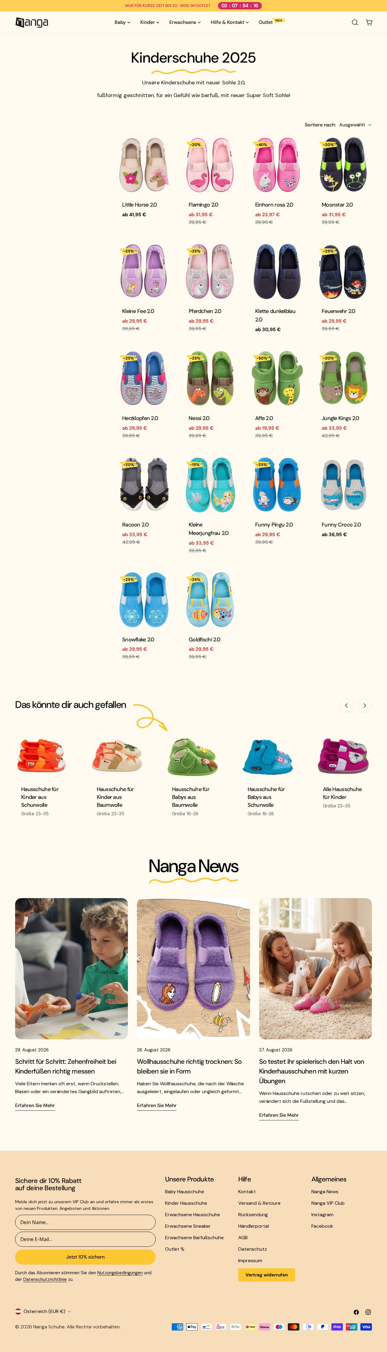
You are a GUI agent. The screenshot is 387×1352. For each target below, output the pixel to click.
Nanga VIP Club (328, 1203)
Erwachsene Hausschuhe (192, 1214)
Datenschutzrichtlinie (45, 1279)
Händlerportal (253, 1226)
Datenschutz (252, 1249)
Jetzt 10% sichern (85, 1257)
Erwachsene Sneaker (188, 1226)
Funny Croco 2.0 (341, 524)
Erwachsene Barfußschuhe (194, 1237)
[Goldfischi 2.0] (210, 599)
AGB (243, 1237)
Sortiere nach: (320, 125)
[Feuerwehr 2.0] (343, 271)
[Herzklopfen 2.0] (143, 378)
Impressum (250, 1260)
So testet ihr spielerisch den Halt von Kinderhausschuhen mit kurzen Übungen (311, 1071)
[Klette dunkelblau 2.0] (276, 271)
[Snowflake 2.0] (143, 599)
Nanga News (324, 1191)
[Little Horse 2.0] (143, 165)
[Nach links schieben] (346, 705)
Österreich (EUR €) (44, 1311)
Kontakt (247, 1191)
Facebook (322, 1226)
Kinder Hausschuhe (186, 1203)
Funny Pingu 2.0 (274, 524)
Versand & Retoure (259, 1203)
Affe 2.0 (264, 418)
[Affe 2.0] (276, 378)
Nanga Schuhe (49, 1327)
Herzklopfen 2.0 (140, 418)
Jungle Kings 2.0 (340, 418)
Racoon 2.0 (135, 524)
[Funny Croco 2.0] (343, 484)
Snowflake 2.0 (138, 639)
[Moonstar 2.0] (343, 165)
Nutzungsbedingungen (120, 1272)
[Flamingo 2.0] (210, 165)
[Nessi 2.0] (210, 378)
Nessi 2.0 (199, 418)
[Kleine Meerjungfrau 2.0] (210, 484)
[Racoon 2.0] (143, 484)
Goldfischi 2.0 (204, 639)
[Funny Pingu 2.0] (276, 484)
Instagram (322, 1214)
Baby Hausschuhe (184, 1191)
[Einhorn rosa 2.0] (276, 165)
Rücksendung (253, 1214)
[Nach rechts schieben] (364, 705)
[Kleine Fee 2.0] (143, 271)
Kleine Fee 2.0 (138, 311)
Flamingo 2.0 (203, 204)
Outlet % (174, 1249)
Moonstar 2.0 (337, 204)
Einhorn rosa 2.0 (274, 204)
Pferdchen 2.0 (205, 311)
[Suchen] (355, 22)
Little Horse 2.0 (139, 204)
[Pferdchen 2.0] (210, 271)
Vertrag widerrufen (267, 1275)
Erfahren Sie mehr (35, 1105)
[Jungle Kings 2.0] (343, 378)
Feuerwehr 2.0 (338, 311)
